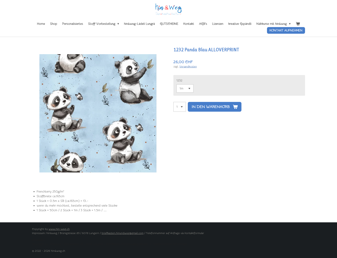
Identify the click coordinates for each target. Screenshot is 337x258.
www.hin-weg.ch (59, 229)
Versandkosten (188, 66)
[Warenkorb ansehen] (297, 23)
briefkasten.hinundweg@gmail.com (123, 233)
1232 (179, 80)
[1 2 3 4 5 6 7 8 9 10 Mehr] (179, 107)
